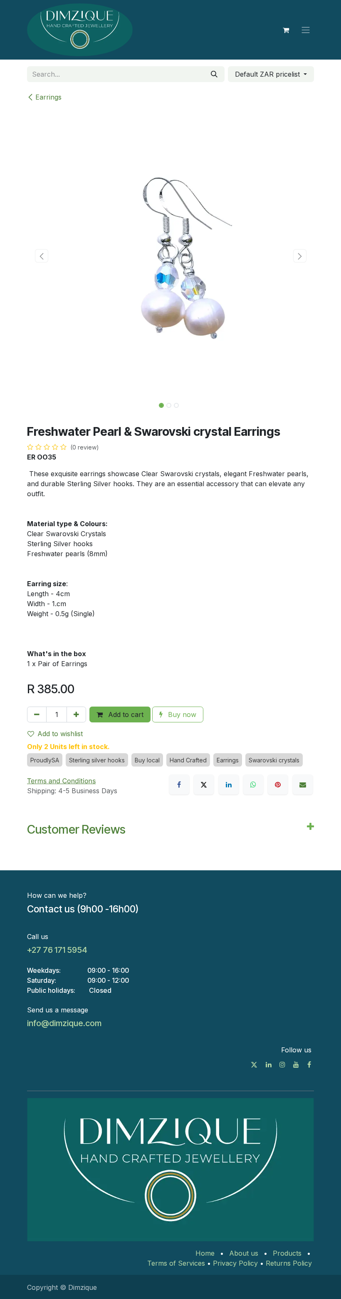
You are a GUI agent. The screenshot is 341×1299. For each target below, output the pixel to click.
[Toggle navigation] (305, 30)
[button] (41, 255)
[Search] (214, 74)
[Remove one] (37, 714)
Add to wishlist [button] (60, 733)
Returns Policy (289, 1263)
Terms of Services (176, 1263)
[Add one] (76, 714)
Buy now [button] (181, 714)
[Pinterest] (278, 784)
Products (287, 1253)
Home (205, 1253)
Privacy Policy (235, 1263)
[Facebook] (179, 784)
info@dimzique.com (64, 1023)
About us (243, 1253)
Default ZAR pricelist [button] (268, 74)
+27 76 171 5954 (57, 950)
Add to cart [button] (124, 714)
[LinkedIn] (229, 784)
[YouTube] (296, 1064)
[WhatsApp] (253, 784)
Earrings (48, 97)
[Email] (303, 784)
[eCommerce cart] (285, 30)
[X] (204, 784)
